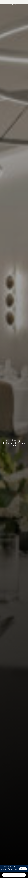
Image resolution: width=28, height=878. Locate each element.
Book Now (14, 875)
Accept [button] (22, 868)
